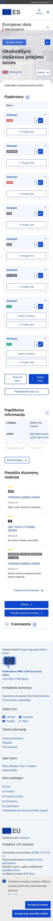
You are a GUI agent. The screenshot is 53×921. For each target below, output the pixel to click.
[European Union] (25, 831)
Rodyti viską (40, 379)
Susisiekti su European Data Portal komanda (25, 696)
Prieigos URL (28, 132)
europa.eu (24, 838)
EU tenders (8, 791)
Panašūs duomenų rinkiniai (24, 613)
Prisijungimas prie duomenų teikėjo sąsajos (25, 810)
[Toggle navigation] (47, 27)
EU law (6, 786)
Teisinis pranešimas (12, 738)
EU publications (10, 806)
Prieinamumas (10, 747)
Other (25, 721)
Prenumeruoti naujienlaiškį (16, 700)
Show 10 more (17, 379)
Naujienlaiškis (9, 770)
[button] (42, 2)
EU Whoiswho (9, 801)
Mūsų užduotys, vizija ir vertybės (19, 766)
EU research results (12, 796)
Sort (8, 105)
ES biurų (30, 874)
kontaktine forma (11, 870)
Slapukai (7, 742)
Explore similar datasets (29, 590)
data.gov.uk (16, 72)
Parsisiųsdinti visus (25, 391)
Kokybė (25, 604)
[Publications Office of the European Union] (25, 661)
